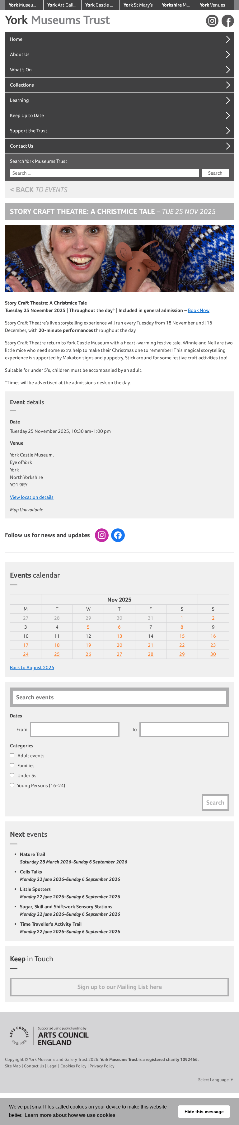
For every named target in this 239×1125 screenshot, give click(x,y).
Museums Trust (26, 5)
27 (26, 618)
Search (215, 173)
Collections (22, 85)
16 (213, 636)
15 (182, 636)
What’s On (21, 70)
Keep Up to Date (27, 115)
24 (26, 654)
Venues (212, 5)
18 (57, 645)
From (21, 729)
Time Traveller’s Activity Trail (70, 927)
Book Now (198, 310)
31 (150, 618)
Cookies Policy (73, 1065)
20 (119, 645)
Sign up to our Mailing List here (119, 986)
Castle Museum (102, 5)
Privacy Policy (102, 1065)
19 (88, 645)
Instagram (212, 21)
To (134, 729)
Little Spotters (70, 893)
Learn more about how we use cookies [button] (70, 1115)
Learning (19, 100)
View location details (32, 497)
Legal (52, 1065)
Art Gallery (63, 5)
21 (150, 645)
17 (26, 645)
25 (57, 654)
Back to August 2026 (32, 667)
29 (88, 618)
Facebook (228, 21)
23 (213, 645)
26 (88, 654)
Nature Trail (73, 858)
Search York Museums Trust (38, 161)
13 (119, 636)
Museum (179, 5)
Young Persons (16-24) (40, 785)
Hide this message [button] (204, 1111)
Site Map (13, 1065)
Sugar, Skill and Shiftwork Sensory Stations (70, 910)
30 (119, 618)
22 (182, 645)
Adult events (30, 756)
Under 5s (26, 775)
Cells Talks (70, 875)
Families (25, 765)
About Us (20, 54)
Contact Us (21, 146)
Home (16, 39)
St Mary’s (138, 5)
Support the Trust (28, 131)
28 (57, 618)
